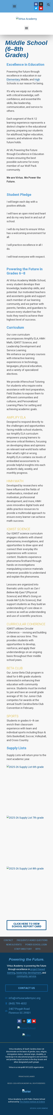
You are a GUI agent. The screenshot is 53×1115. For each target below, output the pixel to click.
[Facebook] (36, 4)
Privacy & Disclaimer (26, 1076)
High (37, 79)
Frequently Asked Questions (32, 940)
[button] (14, 6)
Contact (8, 940)
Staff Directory (23, 949)
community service (26, 976)
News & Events (14, 944)
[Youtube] (41, 8)
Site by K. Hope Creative (39, 1108)
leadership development (28, 972)
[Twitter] (36, 8)
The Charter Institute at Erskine (32, 1102)
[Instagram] (41, 4)
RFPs (37, 949)
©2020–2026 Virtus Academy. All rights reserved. (27, 1083)
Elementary (13, 79)
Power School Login (36, 944)
